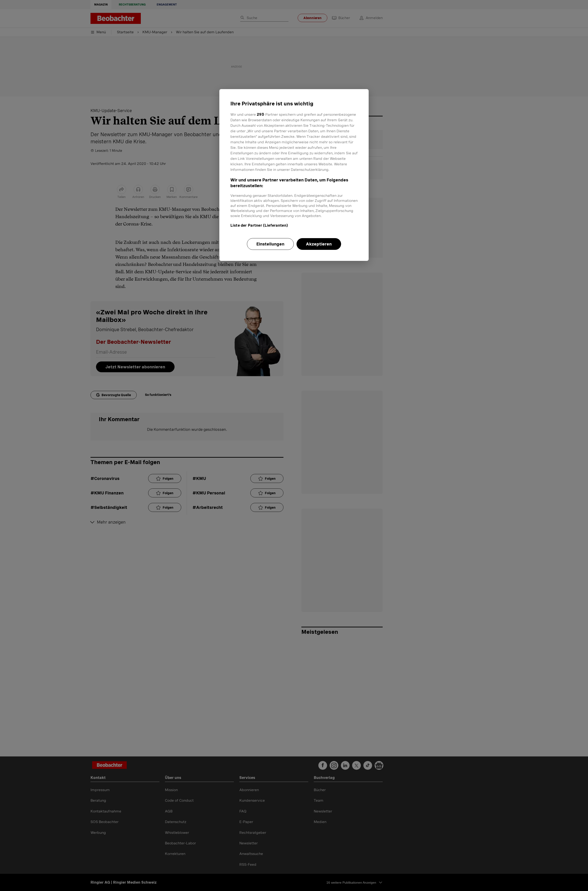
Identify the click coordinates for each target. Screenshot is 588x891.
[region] (294, 175)
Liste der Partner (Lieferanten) (259, 225)
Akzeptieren (319, 244)
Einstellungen (270, 244)
